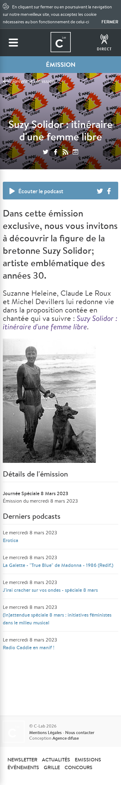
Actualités (56, 759)
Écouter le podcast (40, 191)
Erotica (10, 540)
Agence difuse (65, 738)
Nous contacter (79, 732)
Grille (52, 767)
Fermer (109, 22)
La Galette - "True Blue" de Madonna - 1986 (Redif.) (58, 565)
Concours (78, 767)
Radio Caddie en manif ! (28, 647)
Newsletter (22, 759)
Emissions (88, 759)
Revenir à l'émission (33, 81)
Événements (23, 767)
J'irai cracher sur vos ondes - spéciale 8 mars (50, 589)
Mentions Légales (45, 732)
